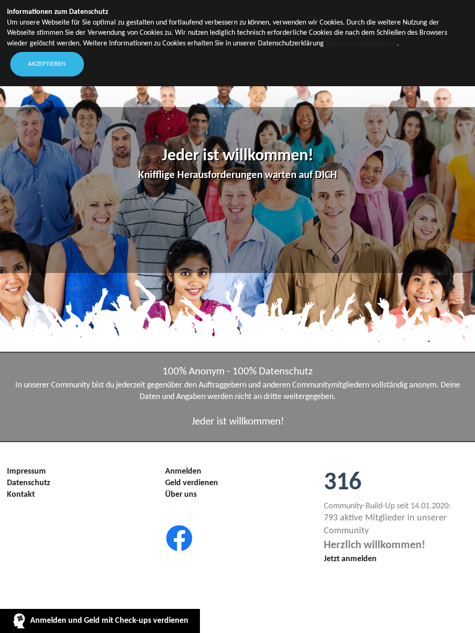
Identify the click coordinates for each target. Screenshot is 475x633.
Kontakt (21, 494)
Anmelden (183, 471)
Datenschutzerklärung (360, 43)
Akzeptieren (47, 64)
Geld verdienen (191, 483)
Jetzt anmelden (350, 559)
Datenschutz (28, 483)
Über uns (181, 494)
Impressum (26, 471)
